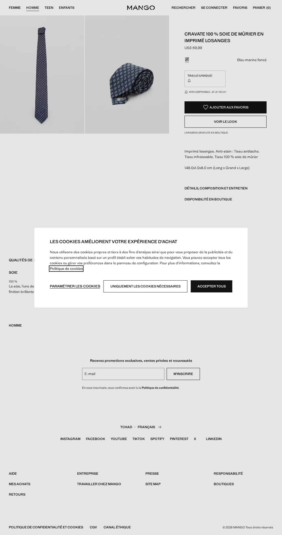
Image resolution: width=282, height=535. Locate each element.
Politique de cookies (66, 268)
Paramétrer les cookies (75, 286)
